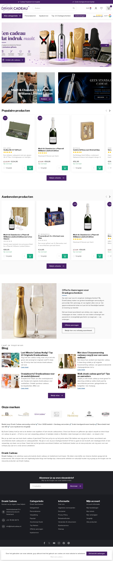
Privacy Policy (63, 515)
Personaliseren (30, 16)
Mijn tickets (90, 511)
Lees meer (25, 367)
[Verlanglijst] (101, 8)
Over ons (61, 504)
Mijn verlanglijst (91, 515)
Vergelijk (9, 168)
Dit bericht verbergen (97, 553)
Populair (33, 518)
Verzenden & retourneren (67, 522)
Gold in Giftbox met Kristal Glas (86, 150)
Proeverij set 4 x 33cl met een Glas (51, 237)
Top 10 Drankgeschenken (61, 16)
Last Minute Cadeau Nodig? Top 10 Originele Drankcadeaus (37, 353)
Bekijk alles (55, 395)
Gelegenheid (34, 508)
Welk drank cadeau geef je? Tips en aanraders (93, 375)
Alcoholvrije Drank (36, 522)
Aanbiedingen (80, 16)
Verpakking (34, 515)
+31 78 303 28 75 (12, 520)
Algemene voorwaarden (66, 508)
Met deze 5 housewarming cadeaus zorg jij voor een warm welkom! (92, 355)
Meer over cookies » (57, 557)
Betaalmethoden (64, 518)
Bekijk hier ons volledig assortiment (78, 330)
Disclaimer (61, 511)
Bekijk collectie (55, 178)
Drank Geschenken (36, 504)
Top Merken (34, 525)
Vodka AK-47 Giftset (12, 150)
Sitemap (61, 529)
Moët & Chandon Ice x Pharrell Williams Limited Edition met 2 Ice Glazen (17, 237)
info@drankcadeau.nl (13, 526)
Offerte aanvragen (72, 325)
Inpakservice (43, 16)
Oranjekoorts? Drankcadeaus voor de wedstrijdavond (38, 375)
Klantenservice (63, 525)
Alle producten (91, 522)
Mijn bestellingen (92, 508)
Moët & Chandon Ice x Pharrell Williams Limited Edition (51, 150)
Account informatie (93, 504)
